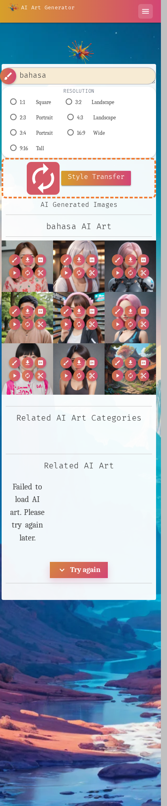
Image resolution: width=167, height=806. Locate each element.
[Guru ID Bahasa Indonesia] (27, 317)
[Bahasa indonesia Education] (79, 266)
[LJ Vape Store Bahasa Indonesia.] (79, 317)
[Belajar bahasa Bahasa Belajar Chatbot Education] (130, 266)
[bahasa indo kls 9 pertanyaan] (79, 369)
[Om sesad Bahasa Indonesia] (130, 317)
